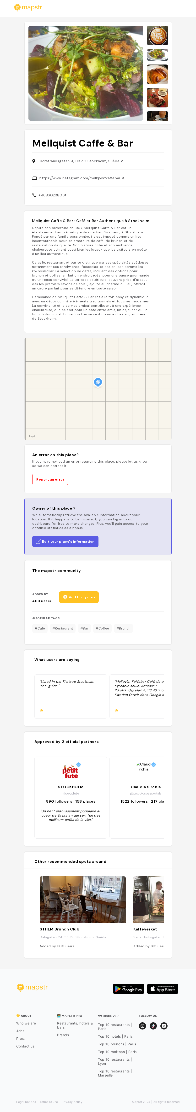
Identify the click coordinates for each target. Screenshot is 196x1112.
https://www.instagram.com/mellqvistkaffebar (80, 178)
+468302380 (50, 195)
